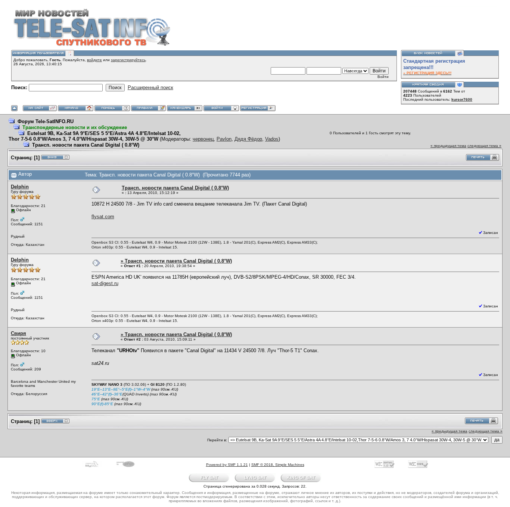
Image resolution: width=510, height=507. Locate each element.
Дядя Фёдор (248, 139)
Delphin (20, 187)
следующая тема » (484, 146)
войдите (94, 60)
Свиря (18, 333)
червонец (203, 139)
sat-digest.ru (104, 283)
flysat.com (102, 216)
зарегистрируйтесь (128, 60)
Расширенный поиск (150, 87)
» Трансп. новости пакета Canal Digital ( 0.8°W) (176, 261)
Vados (272, 139)
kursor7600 (461, 99)
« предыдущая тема (448, 146)
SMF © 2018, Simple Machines (277, 465)
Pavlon (224, 139)
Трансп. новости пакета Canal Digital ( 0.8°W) (85, 145)
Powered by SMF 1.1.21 (227, 465)
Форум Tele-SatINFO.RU (46, 121)
